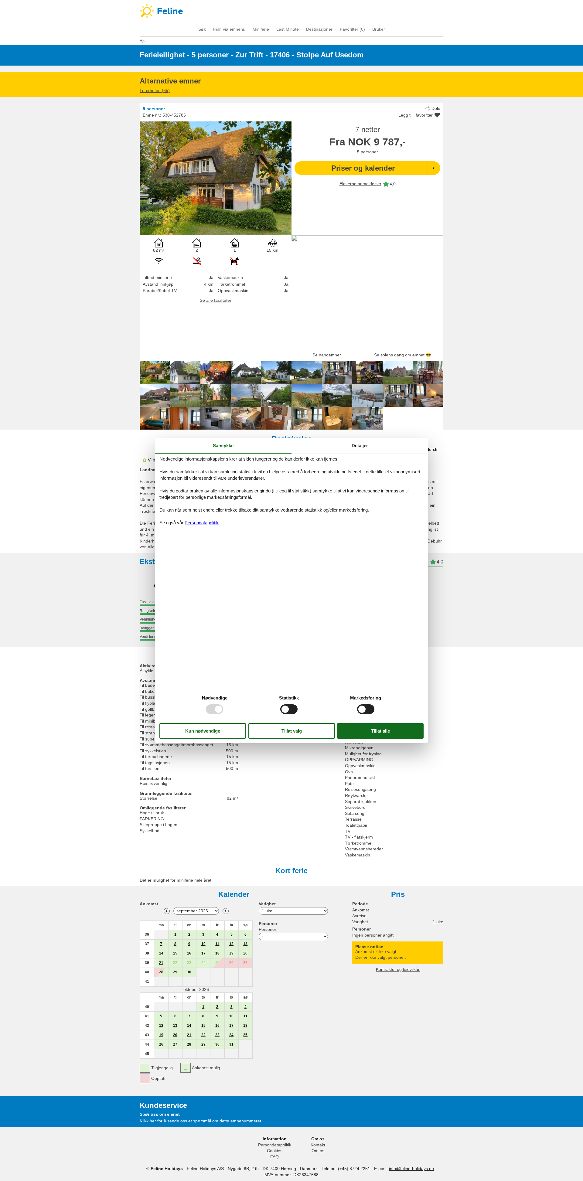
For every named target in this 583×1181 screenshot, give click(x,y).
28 (161, 972)
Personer (267, 929)
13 (245, 944)
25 (245, 1035)
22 (203, 1035)
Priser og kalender (363, 168)
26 (161, 1044)
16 (189, 953)
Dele (435, 108)
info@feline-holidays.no (411, 1168)
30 (189, 972)
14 (161, 953)
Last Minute (287, 29)
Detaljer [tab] (360, 445)
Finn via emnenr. (229, 29)
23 (217, 1035)
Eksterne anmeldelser (360, 183)
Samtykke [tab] (223, 445)
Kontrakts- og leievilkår (398, 969)
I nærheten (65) (155, 90)
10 (203, 944)
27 (175, 1044)
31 (231, 1044)
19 (231, 953)
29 (175, 972)
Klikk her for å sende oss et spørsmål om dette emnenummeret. (201, 1120)
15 (175, 953)
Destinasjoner (319, 29)
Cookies (274, 1150)
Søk (202, 29)
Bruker (378, 29)
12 (231, 944)
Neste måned (226, 911)
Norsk (431, 449)
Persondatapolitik (274, 1144)
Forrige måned (167, 911)
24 (231, 1035)
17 (203, 953)
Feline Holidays (291, 11)
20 (245, 953)
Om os (318, 1150)
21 (161, 963)
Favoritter (352, 29)
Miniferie (261, 29)
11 (217, 944)
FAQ (274, 1156)
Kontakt (318, 1144)
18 (217, 953)
